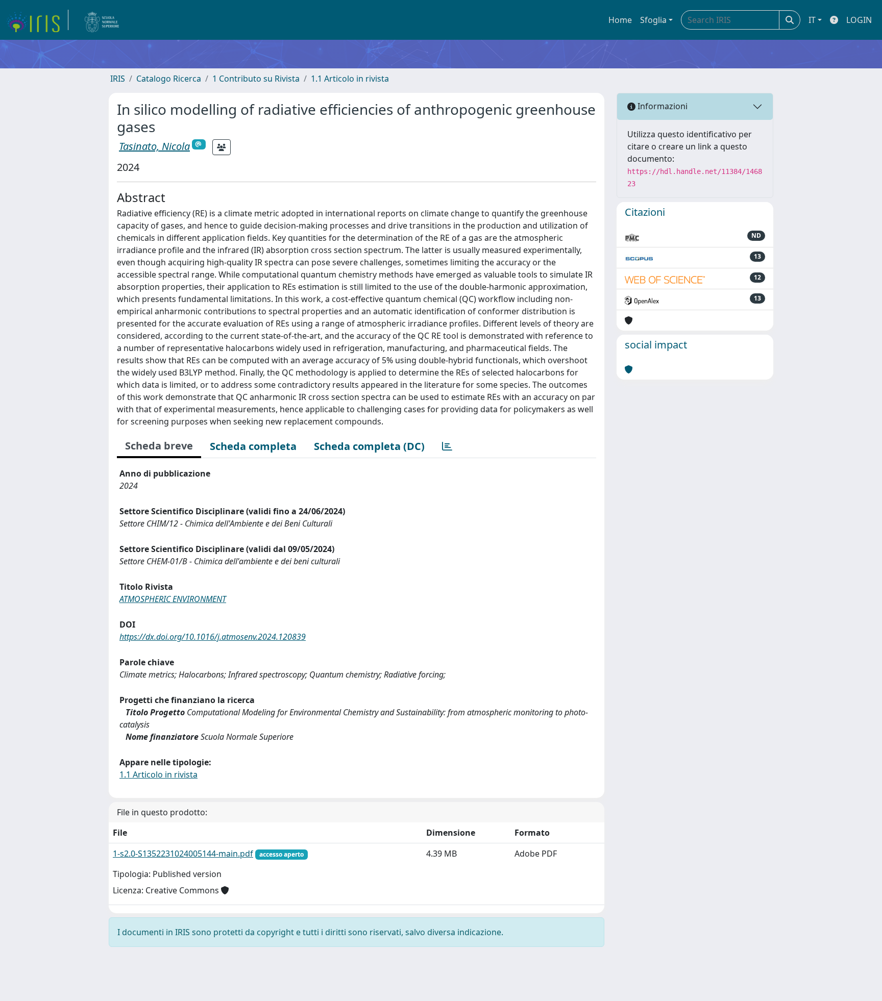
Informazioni (661, 106)
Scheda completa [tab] (253, 446)
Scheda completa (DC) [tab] (369, 446)
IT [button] (812, 20)
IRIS (117, 78)
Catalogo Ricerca (168, 78)
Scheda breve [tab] (159, 446)
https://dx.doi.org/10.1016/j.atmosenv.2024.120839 (212, 636)
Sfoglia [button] (653, 20)
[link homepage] (37, 20)
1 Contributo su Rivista (256, 78)
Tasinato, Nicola (154, 146)
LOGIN (859, 20)
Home (620, 20)
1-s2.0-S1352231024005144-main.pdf (183, 853)
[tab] (447, 446)
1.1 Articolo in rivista (350, 78)
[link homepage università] (102, 20)
